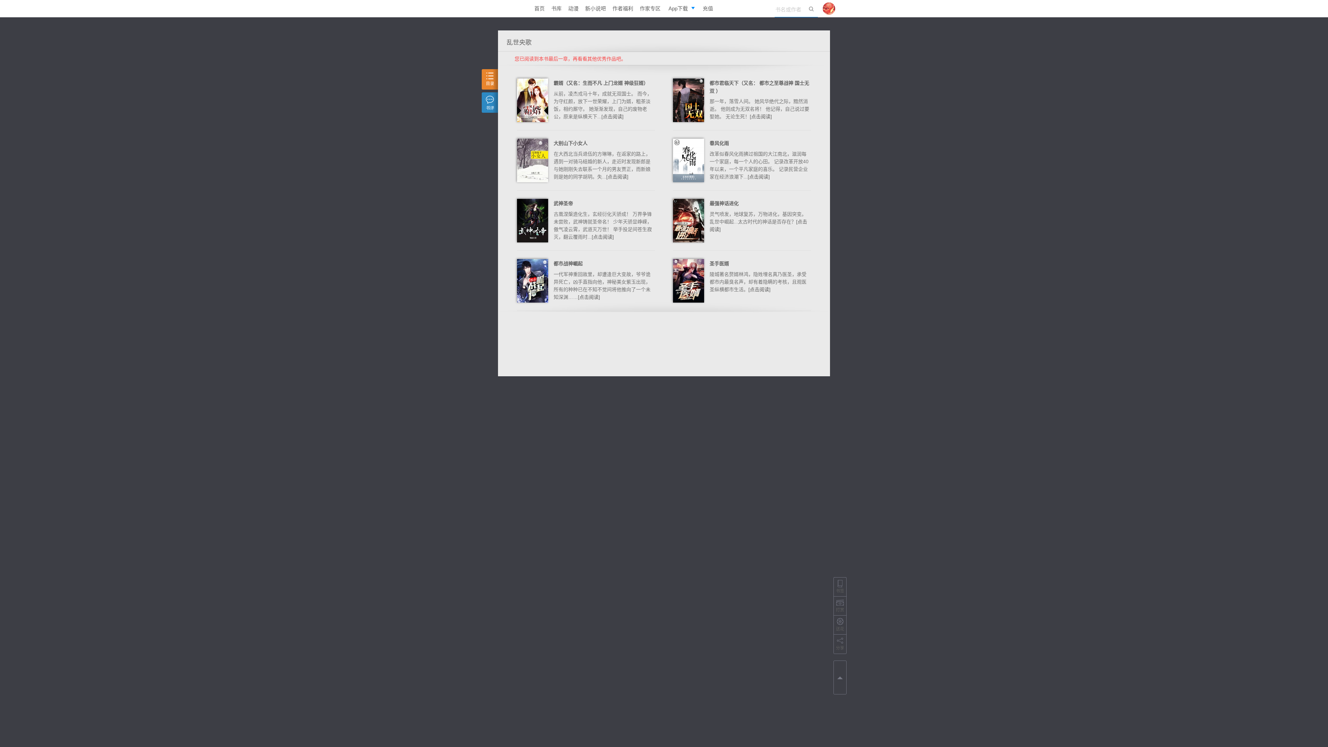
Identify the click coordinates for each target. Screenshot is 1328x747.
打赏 (840, 610)
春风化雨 (719, 143)
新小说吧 (595, 8)
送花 (840, 629)
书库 (556, 8)
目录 (490, 83)
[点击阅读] (612, 116)
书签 (840, 591)
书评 (490, 108)
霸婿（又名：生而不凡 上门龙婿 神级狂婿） (601, 83)
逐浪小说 (510, 8)
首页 (539, 8)
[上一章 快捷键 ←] (840, 676)
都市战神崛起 (568, 263)
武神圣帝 (563, 203)
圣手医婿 (719, 263)
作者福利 (622, 8)
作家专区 (650, 8)
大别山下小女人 (571, 143)
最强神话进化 (724, 203)
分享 (840, 648)
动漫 (573, 8)
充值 (708, 8)
